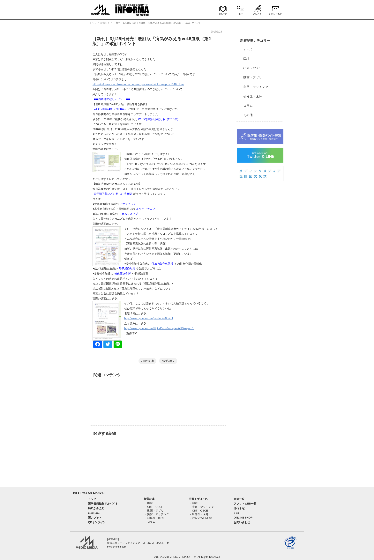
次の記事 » (168, 360)
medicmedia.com (116, 546)
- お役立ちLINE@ (201, 517)
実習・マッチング (254, 87)
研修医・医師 (251, 96)
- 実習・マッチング (157, 514)
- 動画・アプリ (155, 510)
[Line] (118, 345)
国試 (245, 59)
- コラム (150, 521)
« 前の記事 (147, 360)
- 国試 (149, 503)
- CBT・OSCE (154, 506)
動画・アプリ (251, 77)
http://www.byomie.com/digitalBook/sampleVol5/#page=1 (159, 328)
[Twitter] (108, 345)
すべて (246, 49)
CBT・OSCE (251, 68)
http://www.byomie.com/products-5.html (148, 318)
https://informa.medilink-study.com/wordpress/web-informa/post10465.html (138, 84)
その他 (246, 115)
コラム (246, 105)
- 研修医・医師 (155, 517)
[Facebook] (98, 345)
